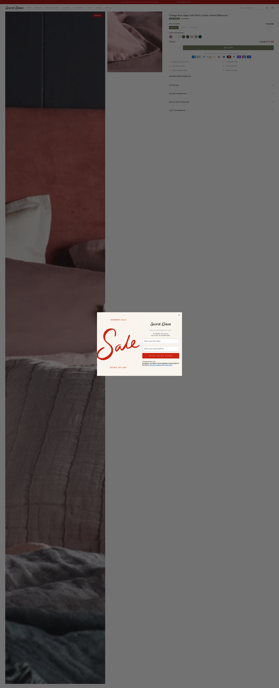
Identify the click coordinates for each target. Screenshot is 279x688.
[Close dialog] (179, 315)
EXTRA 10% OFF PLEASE (160, 356)
